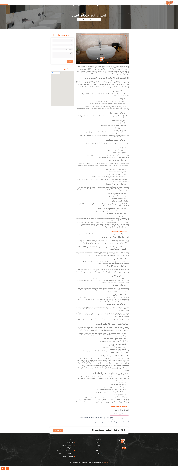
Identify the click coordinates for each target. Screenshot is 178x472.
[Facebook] (125, 448)
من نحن (101, 5)
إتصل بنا (73, 5)
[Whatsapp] (7, 468)
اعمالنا (84, 5)
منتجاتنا (67, 5)
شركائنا (90, 5)
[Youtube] (123, 448)
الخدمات (96, 5)
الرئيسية (107, 5)
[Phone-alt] (3, 468)
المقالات (79, 5)
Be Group (105, 462)
